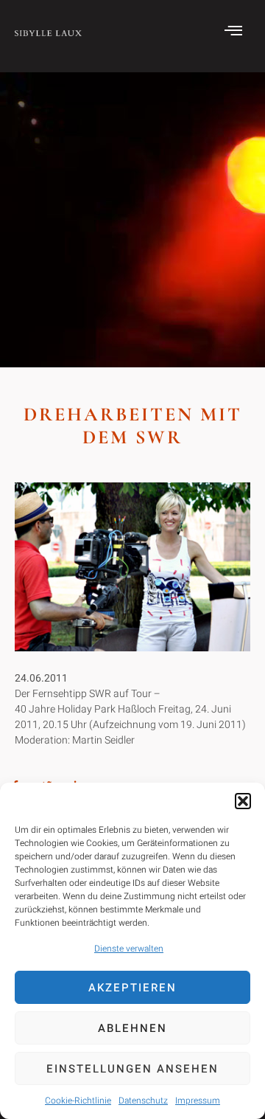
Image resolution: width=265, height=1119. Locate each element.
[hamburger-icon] (233, 32)
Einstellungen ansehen (132, 1069)
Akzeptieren (132, 988)
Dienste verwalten (128, 948)
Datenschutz (143, 1100)
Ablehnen (132, 1028)
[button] (243, 801)
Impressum (197, 1100)
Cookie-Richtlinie (78, 1100)
